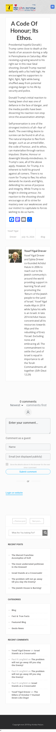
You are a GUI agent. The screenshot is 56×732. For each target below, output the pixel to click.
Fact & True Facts (20, 616)
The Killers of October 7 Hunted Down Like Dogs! (26, 694)
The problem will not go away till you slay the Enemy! (27, 580)
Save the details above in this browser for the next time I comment (30, 466)
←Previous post (19, 521)
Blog (43, 236)
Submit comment (28, 471)
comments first (36, 405)
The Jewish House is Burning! (26, 587)
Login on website (14, 492)
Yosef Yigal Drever (21, 650)
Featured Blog (19, 622)
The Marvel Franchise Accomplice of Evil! (22, 556)
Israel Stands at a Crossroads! (27, 573)
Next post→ (36, 521)
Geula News (18, 628)
